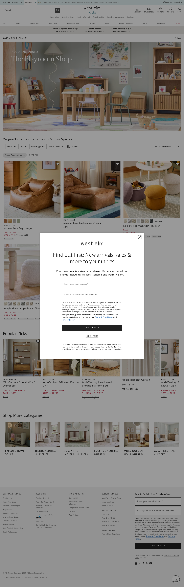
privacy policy (84, 349)
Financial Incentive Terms (76, 347)
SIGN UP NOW (92, 327)
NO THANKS (92, 336)
